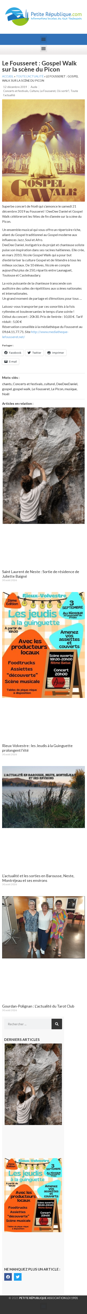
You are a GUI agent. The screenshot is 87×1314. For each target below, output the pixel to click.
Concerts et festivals (15, 91)
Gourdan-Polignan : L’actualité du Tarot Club (38, 1006)
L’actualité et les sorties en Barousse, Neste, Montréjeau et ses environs (38, 878)
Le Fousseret (48, 91)
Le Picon (57, 389)
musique (71, 389)
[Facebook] (8, 1277)
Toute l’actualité (30, 76)
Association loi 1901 (48, 1298)
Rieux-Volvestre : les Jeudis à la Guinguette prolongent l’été (37, 748)
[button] (43, 39)
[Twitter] (18, 1277)
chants (7, 384)
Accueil (8, 76)
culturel (49, 384)
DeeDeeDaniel (66, 384)
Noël (5, 394)
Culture (34, 91)
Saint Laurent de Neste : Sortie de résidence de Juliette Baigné (40, 574)
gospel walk (21, 389)
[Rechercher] (57, 1024)
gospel (7, 389)
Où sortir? (63, 91)
